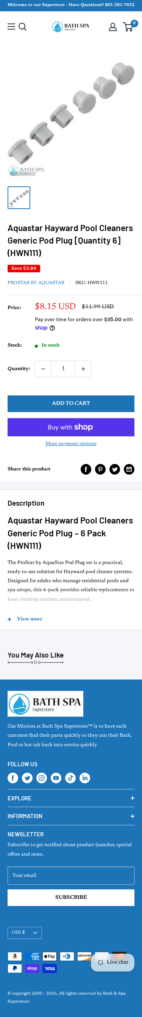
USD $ (18, 933)
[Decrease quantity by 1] (43, 369)
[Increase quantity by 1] (83, 369)
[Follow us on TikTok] (70, 778)
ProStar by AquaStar (36, 283)
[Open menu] (11, 26)
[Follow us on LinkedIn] (85, 778)
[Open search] (23, 27)
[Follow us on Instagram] (41, 778)
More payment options (71, 443)
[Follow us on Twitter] (27, 778)
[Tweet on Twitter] (114, 469)
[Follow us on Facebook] (13, 778)
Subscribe (71, 897)
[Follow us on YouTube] (56, 778)
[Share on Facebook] (86, 469)
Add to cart (71, 403)
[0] (128, 26)
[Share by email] (129, 469)
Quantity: (19, 368)
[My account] (113, 27)
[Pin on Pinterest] (100, 469)
